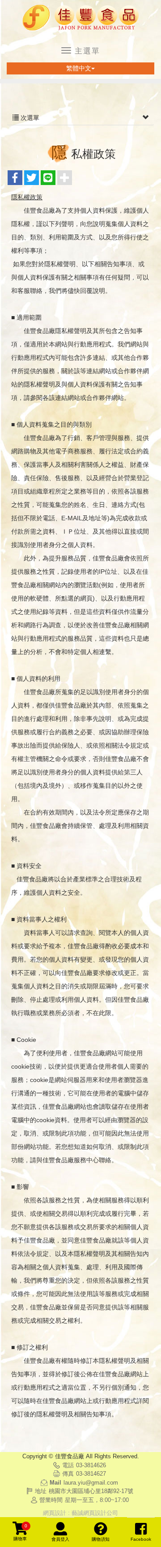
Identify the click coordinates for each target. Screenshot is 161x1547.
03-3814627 (91, 1473)
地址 (41, 1491)
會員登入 (60, 1539)
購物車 (20, 1532)
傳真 (68, 1473)
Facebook (141, 1539)
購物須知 (101, 1539)
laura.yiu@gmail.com (91, 1482)
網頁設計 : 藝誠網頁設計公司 (80, 1513)
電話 (68, 1465)
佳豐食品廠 (80, 18)
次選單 (29, 117)
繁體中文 (78, 68)
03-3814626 (91, 1465)
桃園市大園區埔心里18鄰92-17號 (91, 1491)
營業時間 (51, 1500)
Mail (55, 1482)
